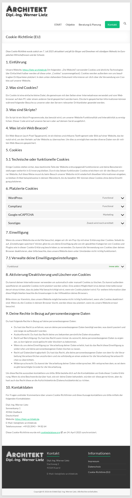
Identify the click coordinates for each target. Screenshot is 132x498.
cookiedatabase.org (50, 432)
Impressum (93, 461)
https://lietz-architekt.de (35, 69)
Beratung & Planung (90, 24)
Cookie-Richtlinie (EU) (99, 472)
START (58, 24)
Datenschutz (94, 466)
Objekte (70, 24)
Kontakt (112, 24)
